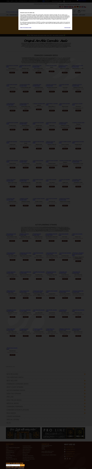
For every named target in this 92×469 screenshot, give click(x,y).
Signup (22, 465)
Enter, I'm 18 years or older (25, 27)
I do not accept (67, 27)
